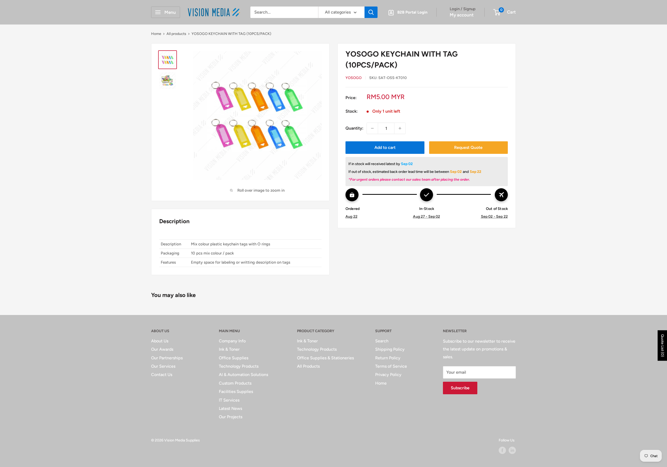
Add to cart (385, 147)
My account (462, 14)
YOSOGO (353, 78)
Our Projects (230, 416)
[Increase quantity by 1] (399, 128)
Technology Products (238, 366)
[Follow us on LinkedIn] (512, 450)
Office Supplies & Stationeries (325, 357)
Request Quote (468, 147)
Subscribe (460, 387)
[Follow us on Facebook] (502, 450)
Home (156, 34)
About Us (159, 340)
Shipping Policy (390, 349)
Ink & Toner (229, 349)
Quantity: (354, 128)
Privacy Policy (388, 374)
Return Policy (387, 357)
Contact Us (161, 374)
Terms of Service (391, 366)
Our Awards (162, 349)
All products (176, 34)
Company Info (232, 340)
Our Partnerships (167, 357)
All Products (308, 366)
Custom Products (235, 383)
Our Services (163, 366)
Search (381, 340)
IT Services (229, 400)
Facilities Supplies (236, 391)
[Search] (371, 12)
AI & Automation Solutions (243, 374)
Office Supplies (233, 357)
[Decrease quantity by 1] (372, 128)
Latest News (230, 408)
